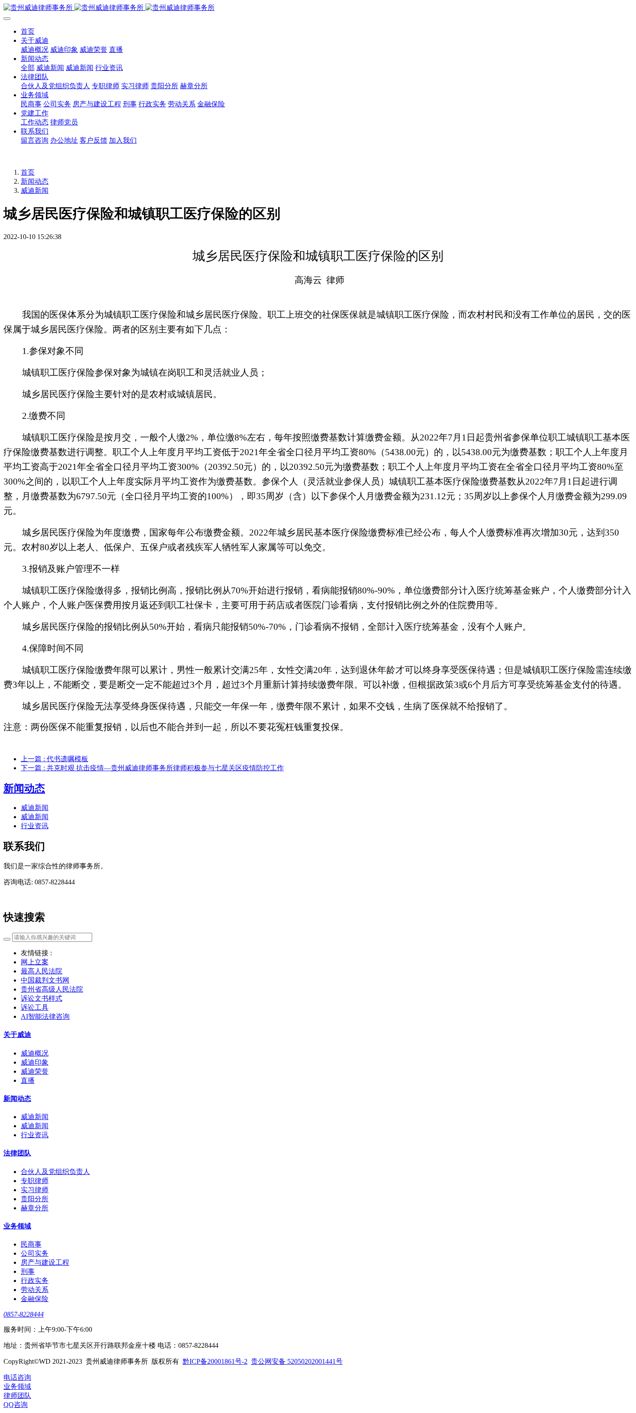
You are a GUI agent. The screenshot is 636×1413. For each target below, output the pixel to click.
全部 (28, 67)
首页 (28, 172)
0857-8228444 (23, 1314)
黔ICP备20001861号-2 (215, 1361)
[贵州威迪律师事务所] (318, 8)
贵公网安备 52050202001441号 (297, 1361)
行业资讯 (34, 825)
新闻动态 (34, 181)
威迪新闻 (34, 190)
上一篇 (54, 758)
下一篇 (152, 768)
